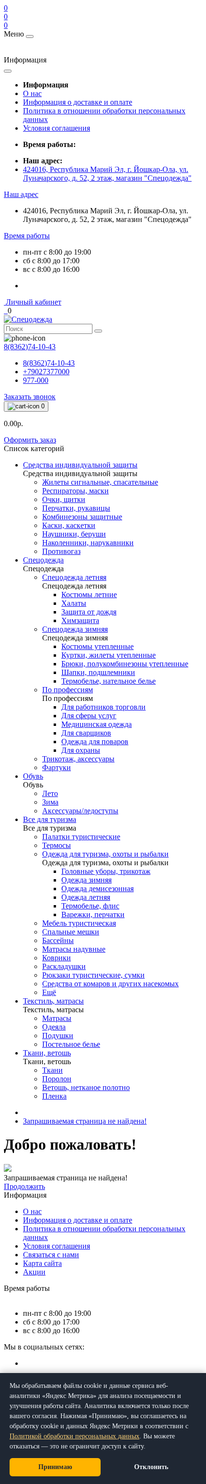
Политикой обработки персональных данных (74, 1436)
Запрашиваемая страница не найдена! (85, 1121)
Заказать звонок (30, 396)
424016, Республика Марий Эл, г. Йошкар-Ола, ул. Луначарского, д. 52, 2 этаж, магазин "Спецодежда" (107, 173)
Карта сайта (42, 1263)
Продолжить (24, 1186)
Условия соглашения (56, 128)
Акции (34, 1272)
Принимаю (55, 1467)
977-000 (35, 380)
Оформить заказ (30, 440)
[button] (21, 194)
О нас (32, 93)
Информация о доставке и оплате (77, 102)
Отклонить (151, 1467)
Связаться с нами (51, 1255)
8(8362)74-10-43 (49, 363)
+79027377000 (46, 372)
